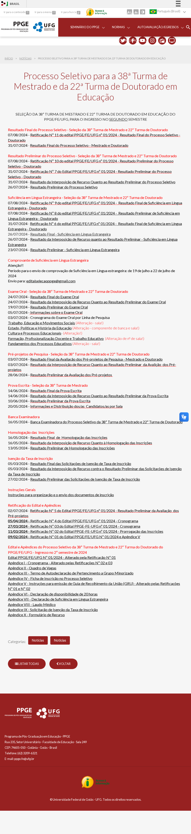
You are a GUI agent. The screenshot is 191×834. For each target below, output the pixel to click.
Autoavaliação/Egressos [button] (157, 27)
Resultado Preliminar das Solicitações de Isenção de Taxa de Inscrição (85, 479)
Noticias (60, 640)
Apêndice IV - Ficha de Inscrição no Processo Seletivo (50, 578)
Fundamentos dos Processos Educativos (40, 343)
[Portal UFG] (44, 31)
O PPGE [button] (74, 14)
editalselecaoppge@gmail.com (50, 281)
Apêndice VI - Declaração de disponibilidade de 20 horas (53, 594)
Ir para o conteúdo (15, 12)
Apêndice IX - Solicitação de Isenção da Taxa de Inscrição (53, 609)
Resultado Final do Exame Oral (54, 296)
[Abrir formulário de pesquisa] (188, 27)
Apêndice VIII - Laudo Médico (32, 604)
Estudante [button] (129, 14)
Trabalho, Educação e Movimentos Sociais (41, 323)
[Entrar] (3, 4)
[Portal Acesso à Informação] (95, 787)
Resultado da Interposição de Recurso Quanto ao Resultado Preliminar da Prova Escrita (99, 395)
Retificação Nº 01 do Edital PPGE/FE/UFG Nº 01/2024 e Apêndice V (74, 536)
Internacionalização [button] (124, 40)
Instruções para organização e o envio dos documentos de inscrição (61, 494)
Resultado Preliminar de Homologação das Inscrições (72, 448)
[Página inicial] (14, 31)
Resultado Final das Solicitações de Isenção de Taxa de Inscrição (80, 463)
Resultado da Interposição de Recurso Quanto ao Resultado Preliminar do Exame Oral (98, 302)
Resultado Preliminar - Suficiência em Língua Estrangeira (74, 249)
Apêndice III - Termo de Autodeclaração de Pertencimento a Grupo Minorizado (70, 573)
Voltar (64, 664)
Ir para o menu (43, 12)
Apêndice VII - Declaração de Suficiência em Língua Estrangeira (58, 599)
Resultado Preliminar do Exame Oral (59, 307)
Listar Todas (28, 664)
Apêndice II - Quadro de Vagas (32, 568)
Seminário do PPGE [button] (84, 27)
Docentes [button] (100, 14)
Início (9, 58)
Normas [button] (118, 27)
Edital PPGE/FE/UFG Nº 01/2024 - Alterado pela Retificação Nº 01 (62, 557)
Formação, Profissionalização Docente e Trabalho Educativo (56, 338)
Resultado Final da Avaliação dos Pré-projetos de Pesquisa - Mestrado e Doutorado (96, 359)
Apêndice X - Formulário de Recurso (36, 614)
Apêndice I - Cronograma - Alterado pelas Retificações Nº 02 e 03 (60, 563)
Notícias (25, 58)
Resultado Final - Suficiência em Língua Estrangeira (70, 234)
